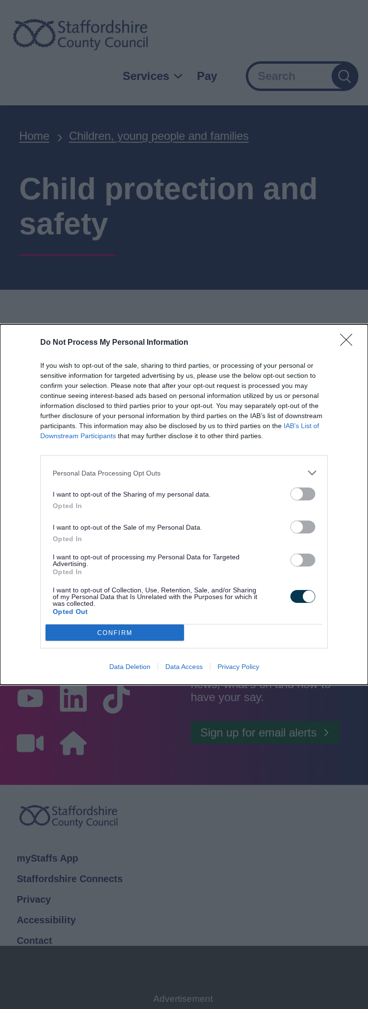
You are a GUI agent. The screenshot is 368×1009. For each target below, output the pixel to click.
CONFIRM (115, 632)
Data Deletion (129, 666)
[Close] (349, 343)
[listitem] (184, 473)
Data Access (184, 666)
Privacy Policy (238, 666)
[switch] (302, 493)
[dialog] (184, 504)
